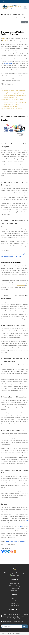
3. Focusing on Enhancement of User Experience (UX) (15, 95)
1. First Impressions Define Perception (12, 92)
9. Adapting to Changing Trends (10, 106)
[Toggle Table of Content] (2, 88)
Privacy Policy (14, 603)
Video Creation (14, 588)
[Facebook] (2, 551)
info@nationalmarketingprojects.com (13, 621)
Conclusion (6, 110)
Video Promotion (14, 590)
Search (24, 22)
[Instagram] (11, 551)
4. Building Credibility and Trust (10, 97)
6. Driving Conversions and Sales (10, 101)
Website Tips (5, 41)
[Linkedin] (8, 551)
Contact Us (14, 601)
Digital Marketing (14, 583)
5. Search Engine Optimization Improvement (13, 99)
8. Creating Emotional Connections (11, 104)
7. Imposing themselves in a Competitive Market (14, 102)
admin (4, 38)
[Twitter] (5, 551)
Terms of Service (14, 605)
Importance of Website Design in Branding (13, 90)
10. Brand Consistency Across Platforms (12, 108)
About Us (14, 598)
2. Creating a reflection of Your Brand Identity (13, 93)
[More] (15, 551)
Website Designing (14, 586)
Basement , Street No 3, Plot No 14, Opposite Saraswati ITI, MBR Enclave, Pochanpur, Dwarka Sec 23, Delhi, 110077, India (15, 616)
